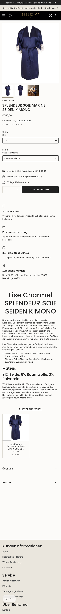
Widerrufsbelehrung (11, 562)
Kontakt (6, 609)
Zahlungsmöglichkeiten (13, 591)
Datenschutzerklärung (12, 556)
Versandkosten (24, 120)
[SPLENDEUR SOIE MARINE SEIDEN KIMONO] (16, 427)
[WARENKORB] (57, 15)
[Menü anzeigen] (4, 15)
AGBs (5, 551)
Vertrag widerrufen (11, 580)
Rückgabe (7, 586)
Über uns (7, 468)
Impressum (7, 567)
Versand (7, 482)
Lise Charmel (8, 100)
